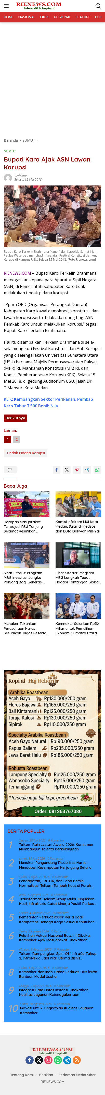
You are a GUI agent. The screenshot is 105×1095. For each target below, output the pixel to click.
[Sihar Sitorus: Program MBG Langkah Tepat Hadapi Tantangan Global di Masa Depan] (78, 555)
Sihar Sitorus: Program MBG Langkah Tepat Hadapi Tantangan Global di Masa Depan (77, 578)
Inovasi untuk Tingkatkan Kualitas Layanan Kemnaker (56, 1010)
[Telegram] (67, 1060)
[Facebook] (29, 1060)
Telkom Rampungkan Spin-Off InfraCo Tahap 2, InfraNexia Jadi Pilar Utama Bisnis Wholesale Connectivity (58, 955)
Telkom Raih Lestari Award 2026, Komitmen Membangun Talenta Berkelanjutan (56, 846)
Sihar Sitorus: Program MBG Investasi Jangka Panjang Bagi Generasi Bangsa (23, 578)
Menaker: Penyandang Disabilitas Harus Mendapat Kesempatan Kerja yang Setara (55, 865)
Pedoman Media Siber (77, 1075)
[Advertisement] (52, 77)
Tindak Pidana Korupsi (25, 453)
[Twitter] (39, 1060)
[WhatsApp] (58, 1060)
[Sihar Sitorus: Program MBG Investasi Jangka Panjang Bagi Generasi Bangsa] (26, 555)
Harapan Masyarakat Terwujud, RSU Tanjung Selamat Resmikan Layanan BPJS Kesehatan (25, 527)
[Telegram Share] (87, 470)
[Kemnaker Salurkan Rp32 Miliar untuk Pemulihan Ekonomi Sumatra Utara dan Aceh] (78, 606)
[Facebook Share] (56, 470)
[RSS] (77, 1060)
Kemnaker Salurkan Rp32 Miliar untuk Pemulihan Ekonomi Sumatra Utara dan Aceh (77, 628)
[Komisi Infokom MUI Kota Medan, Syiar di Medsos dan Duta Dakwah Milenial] (78, 504)
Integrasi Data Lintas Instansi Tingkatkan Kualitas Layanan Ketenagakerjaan (53, 992)
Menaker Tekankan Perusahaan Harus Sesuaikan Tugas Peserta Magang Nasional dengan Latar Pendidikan (26, 628)
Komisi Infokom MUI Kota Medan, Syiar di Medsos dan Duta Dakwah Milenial (78, 526)
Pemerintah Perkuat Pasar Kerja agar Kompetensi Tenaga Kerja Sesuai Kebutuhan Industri (57, 919)
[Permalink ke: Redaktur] (8, 177)
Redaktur (21, 176)
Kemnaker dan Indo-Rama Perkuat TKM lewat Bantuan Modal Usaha (58, 974)
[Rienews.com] (38, 5)
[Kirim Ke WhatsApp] (97, 470)
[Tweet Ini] (67, 470)
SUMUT (10, 151)
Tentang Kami (22, 1075)
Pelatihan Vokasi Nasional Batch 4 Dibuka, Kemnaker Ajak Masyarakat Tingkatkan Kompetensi (54, 937)
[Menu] (7, 6)
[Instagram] (48, 1060)
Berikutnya (15, 418)
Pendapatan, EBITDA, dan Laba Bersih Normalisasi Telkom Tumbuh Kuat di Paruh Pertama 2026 (55, 883)
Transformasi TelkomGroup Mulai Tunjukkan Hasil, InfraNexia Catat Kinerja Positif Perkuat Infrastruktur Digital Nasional (57, 901)
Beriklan (46, 1075)
